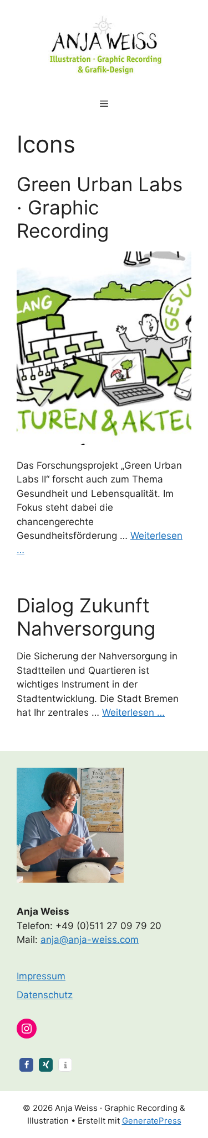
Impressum (41, 976)
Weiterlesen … (133, 712)
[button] (26, 1065)
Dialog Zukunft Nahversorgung (86, 617)
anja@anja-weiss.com (89, 939)
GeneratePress (151, 1120)
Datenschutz (45, 994)
